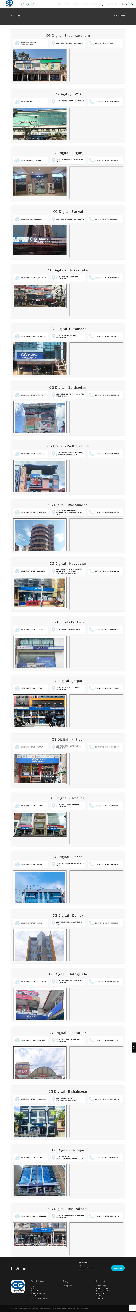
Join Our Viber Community (39, 1298)
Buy (134, 1047)
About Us (67, 4)
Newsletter (83, 1263)
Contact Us (112, 4)
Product (86, 4)
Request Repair (101, 1286)
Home (59, 4)
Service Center (100, 1293)
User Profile (99, 1298)
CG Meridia (76, 4)
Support (102, 4)
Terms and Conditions (38, 1293)
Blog (32, 1286)
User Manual (100, 1296)
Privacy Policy (68, 1286)
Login (126, 4)
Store (94, 4)
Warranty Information (103, 1291)
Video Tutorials (36, 1296)
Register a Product (102, 1288)
